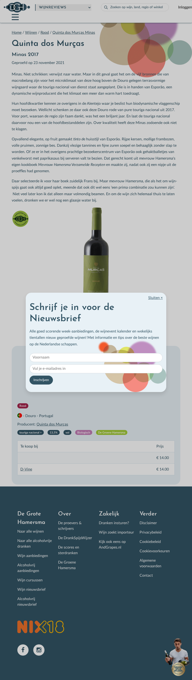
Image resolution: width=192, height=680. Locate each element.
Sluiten (155, 298)
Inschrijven (41, 380)
